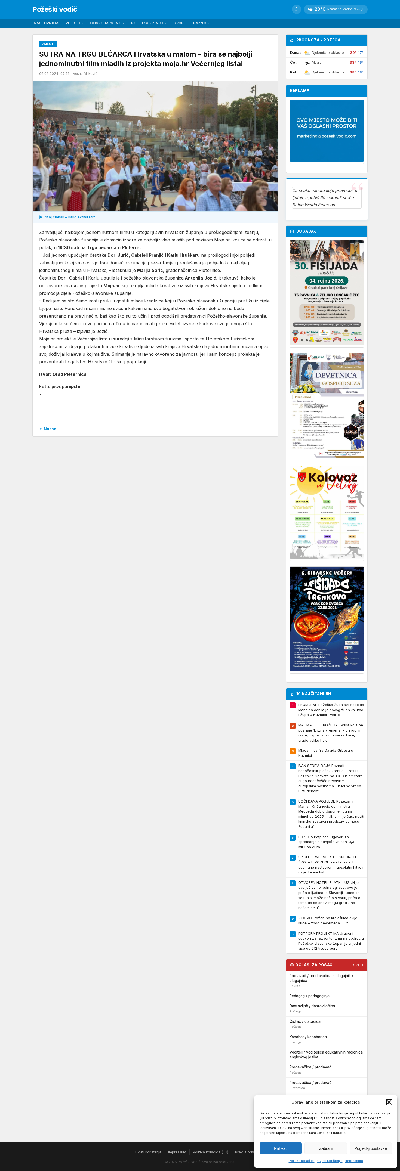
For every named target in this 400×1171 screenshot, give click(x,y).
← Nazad (47, 428)
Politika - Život (149, 23)
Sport (180, 23)
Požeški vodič (54, 9)
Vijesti (74, 23)
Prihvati (280, 1148)
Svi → (358, 965)
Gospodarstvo (107, 23)
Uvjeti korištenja (330, 1161)
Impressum (354, 1161)
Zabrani (326, 1148)
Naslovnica (46, 23)
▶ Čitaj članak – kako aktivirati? (67, 217)
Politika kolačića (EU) (210, 1152)
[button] (389, 1102)
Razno (201, 23)
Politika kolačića (302, 1161)
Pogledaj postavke (370, 1148)
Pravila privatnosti (250, 1152)
